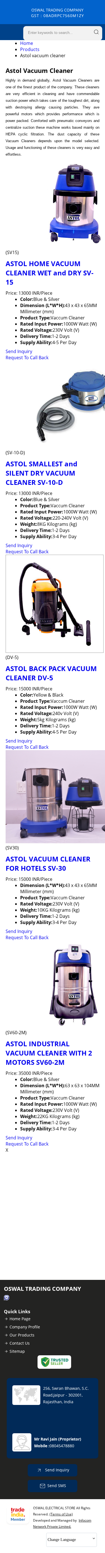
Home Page (20, 1318)
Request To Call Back (27, 357)
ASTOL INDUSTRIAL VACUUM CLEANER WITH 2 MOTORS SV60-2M (49, 1053)
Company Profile (25, 1327)
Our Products (22, 1335)
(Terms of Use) (61, 1514)
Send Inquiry (19, 351)
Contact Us (20, 1343)
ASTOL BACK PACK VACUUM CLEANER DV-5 (51, 673)
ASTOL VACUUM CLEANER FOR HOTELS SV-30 (48, 863)
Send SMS (56, 1485)
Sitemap (17, 1351)
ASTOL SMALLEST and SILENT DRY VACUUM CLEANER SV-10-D (41, 473)
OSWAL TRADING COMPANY (57, 12)
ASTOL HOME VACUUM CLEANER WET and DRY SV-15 (50, 273)
